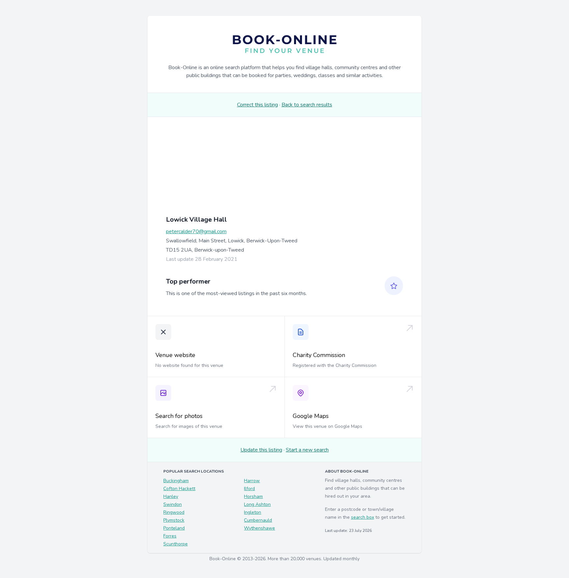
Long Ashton (257, 504)
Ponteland (174, 528)
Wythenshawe (259, 528)
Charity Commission (319, 355)
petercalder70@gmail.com (196, 231)
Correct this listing (257, 104)
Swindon (172, 504)
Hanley (170, 496)
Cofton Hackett (179, 488)
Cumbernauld (258, 520)
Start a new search (307, 450)
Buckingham (176, 481)
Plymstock (173, 520)
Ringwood (173, 512)
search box (362, 517)
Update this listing (261, 450)
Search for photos (179, 416)
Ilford (249, 488)
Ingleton (252, 512)
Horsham (253, 496)
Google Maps (311, 416)
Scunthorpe (175, 544)
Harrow (252, 481)
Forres (169, 536)
